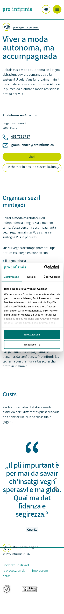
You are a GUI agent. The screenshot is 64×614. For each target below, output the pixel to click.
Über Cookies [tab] (52, 276)
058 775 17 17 (20, 136)
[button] (22, 27)
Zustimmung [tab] (11, 276)
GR (46, 9)
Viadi (32, 156)
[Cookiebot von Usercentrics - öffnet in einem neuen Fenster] (45, 267)
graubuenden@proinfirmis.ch (32, 145)
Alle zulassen (32, 334)
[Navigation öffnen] (57, 9)
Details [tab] (31, 276)
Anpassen (30, 344)
